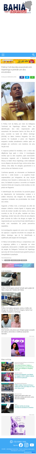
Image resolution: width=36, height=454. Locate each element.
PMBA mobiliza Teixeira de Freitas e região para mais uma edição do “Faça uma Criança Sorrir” (24, 386)
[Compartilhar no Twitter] (27, 77)
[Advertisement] (18, 33)
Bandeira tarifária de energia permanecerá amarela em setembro (24, 406)
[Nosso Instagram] (26, 445)
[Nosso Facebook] (21, 445)
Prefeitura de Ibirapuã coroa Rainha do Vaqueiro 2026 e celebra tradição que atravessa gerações (24, 376)
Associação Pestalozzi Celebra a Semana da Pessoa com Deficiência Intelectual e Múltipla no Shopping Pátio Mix (24, 367)
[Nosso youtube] (32, 445)
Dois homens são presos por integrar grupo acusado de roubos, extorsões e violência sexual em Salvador (18, 332)
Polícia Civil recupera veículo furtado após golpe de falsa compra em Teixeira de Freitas (17, 289)
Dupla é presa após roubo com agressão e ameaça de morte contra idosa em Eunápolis (24, 397)
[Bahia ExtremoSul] (18, 7)
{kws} (33, 452)
